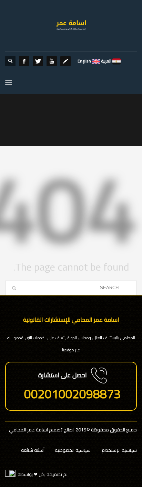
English (84, 61)
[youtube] (52, 61)
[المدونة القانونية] (65, 61)
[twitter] (38, 61)
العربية (105, 61)
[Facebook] (24, 61)
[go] (14, 288)
